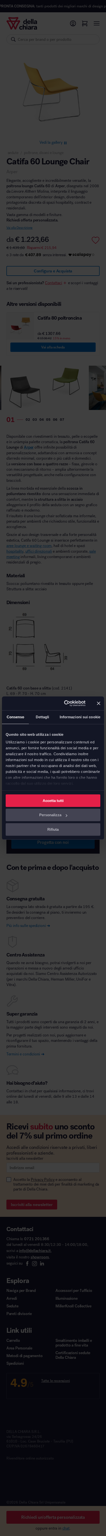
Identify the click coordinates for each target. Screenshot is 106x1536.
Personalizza (50, 815)
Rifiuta (53, 829)
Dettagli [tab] (42, 717)
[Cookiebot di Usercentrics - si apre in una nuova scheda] (65, 703)
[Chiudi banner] (98, 703)
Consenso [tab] (15, 717)
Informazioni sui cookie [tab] (80, 717)
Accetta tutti (53, 801)
